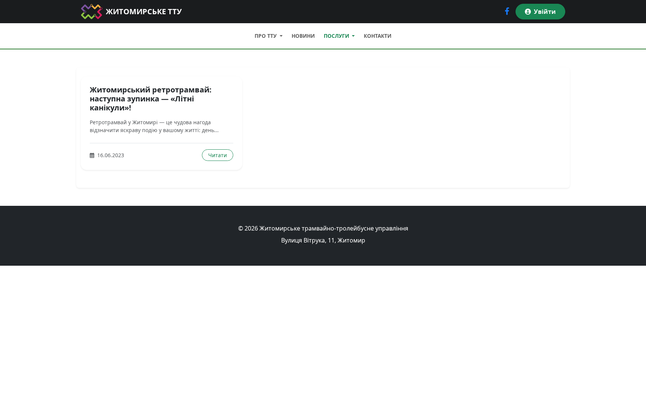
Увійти (545, 11)
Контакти (377, 35)
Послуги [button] (337, 35)
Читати (217, 155)
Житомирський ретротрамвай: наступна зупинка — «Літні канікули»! (151, 99)
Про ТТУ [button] (266, 35)
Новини (303, 35)
